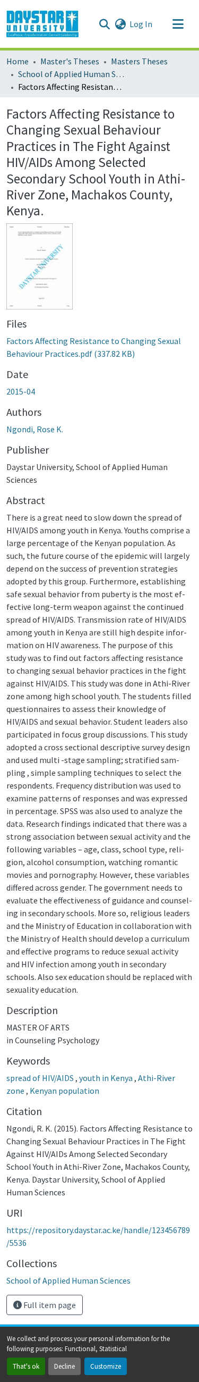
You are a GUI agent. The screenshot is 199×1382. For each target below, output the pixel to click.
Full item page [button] (49, 1305)
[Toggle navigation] (178, 24)
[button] (42, 24)
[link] (99, 347)
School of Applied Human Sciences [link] (71, 74)
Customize (105, 1366)
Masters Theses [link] (139, 61)
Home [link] (17, 61)
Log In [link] (140, 24)
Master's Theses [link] (69, 61)
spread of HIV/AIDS (40, 1078)
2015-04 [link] (20, 391)
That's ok (26, 1366)
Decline (64, 1366)
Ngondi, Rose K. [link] (34, 429)
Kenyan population (64, 1090)
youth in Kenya (106, 1078)
